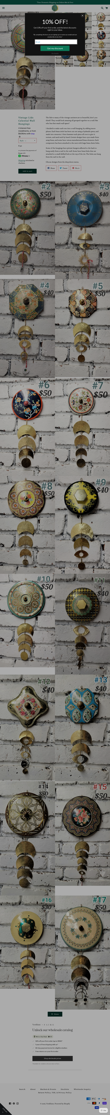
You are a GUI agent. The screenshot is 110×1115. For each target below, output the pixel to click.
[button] (82, 15)
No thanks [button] (55, 53)
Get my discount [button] (55, 48)
